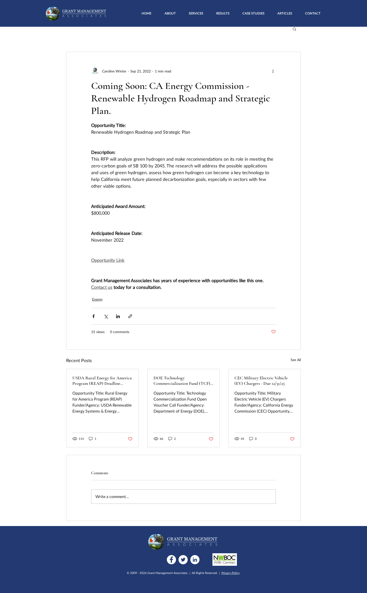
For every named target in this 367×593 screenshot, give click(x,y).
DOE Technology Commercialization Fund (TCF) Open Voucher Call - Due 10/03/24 (182, 380)
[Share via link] (130, 316)
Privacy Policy (230, 573)
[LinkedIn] (194, 559)
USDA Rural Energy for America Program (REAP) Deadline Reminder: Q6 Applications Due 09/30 (102, 380)
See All (296, 360)
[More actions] (273, 71)
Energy (97, 299)
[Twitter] (183, 559)
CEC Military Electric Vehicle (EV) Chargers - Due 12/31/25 (261, 380)
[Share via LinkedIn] (118, 316)
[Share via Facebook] (93, 316)
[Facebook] (171, 559)
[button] (196, 13)
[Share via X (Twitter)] (105, 316)
